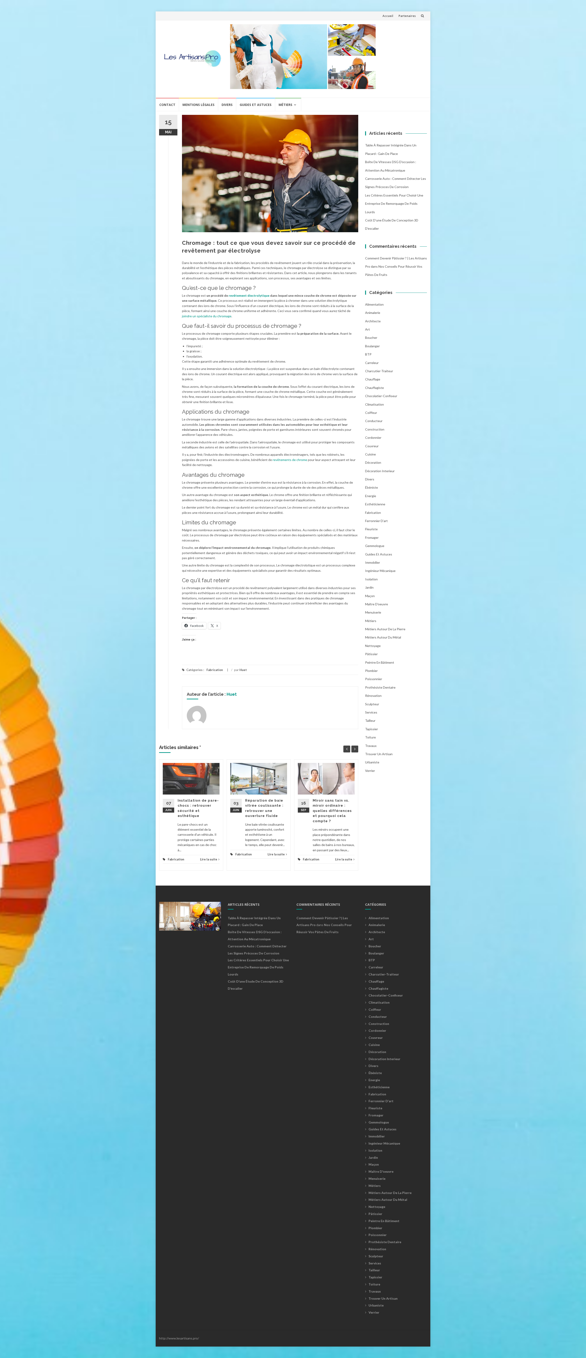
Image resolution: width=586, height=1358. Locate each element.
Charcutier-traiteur (379, 371)
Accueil (388, 16)
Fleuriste (371, 529)
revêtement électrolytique (249, 295)
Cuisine (370, 454)
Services (371, 712)
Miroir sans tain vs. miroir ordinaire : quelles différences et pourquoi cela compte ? (332, 810)
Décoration (373, 462)
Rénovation (373, 696)
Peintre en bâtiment (379, 662)
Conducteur (374, 421)
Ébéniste (371, 487)
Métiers (285, 104)
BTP (368, 354)
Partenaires (407, 16)
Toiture (370, 737)
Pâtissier (371, 654)
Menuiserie (373, 612)
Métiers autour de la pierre (385, 629)
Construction (374, 429)
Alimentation (374, 304)
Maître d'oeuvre (376, 604)
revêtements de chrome (290, 460)
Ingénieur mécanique (380, 571)
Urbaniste (372, 762)
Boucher (371, 338)
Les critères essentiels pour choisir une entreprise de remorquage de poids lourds (394, 203)
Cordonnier (373, 437)
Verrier (370, 771)
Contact (167, 104)
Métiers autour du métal (383, 637)
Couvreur (372, 446)
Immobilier (372, 562)
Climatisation (374, 404)
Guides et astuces (255, 104)
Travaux (371, 746)
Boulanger (372, 346)
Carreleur (372, 363)
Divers (227, 104)
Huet (243, 670)
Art (367, 329)
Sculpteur (372, 704)
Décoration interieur (380, 471)
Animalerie (372, 313)
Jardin (369, 587)
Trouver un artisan (379, 754)
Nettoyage (373, 646)
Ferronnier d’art (376, 521)
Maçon (370, 596)
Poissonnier (373, 679)
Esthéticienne (375, 504)
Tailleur (370, 720)
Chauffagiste (374, 388)
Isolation (371, 579)
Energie (370, 496)
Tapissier (371, 729)
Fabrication (214, 670)
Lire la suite (208, 859)
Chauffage (372, 379)
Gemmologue (374, 546)
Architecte (373, 321)
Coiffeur (371, 413)
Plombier (371, 671)
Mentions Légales (198, 104)
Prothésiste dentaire (380, 687)
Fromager (372, 537)
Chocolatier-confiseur (381, 396)
